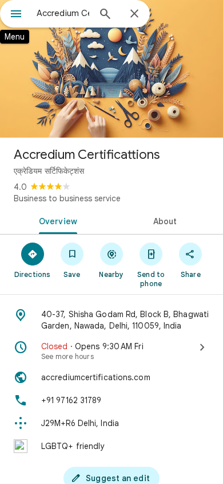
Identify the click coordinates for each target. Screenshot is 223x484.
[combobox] (63, 13)
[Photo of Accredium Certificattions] (111, 69)
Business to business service (67, 198)
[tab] (55, 220)
